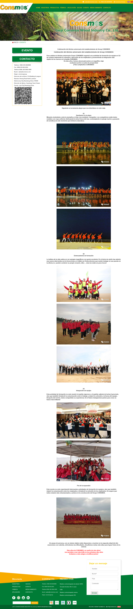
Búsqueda (34, 602)
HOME (38, 7)
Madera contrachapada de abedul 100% (71, 584)
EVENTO (86, 7)
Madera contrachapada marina (69, 592)
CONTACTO (107, 7)
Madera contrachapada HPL (68, 595)
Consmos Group (120, 2)
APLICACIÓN (71, 7)
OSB (61, 589)
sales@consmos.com (91, 2)
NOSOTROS (45, 7)
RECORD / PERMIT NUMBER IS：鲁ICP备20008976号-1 (103, 606)
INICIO (16, 42)
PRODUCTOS (54, 7)
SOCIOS (79, 7)
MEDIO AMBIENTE (96, 7)
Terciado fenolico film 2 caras (68, 586)
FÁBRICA (63, 7)
